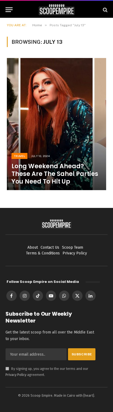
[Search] (105, 10)
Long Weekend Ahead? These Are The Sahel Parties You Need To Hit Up (55, 174)
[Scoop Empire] (56, 10)
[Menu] (9, 10)
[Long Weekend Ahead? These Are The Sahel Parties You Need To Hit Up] (56, 124)
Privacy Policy (15, 375)
